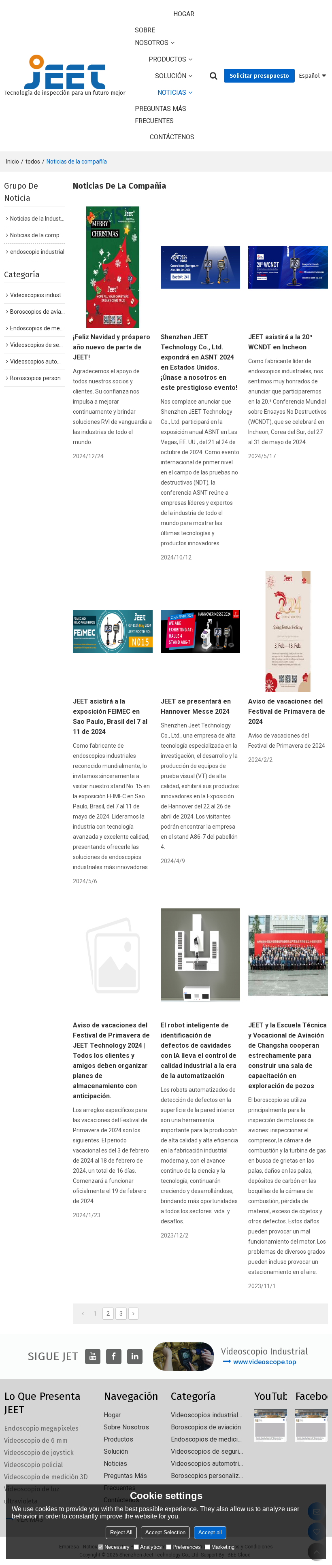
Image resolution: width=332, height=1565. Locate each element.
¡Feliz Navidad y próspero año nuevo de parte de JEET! (111, 347)
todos (33, 161)
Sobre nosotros (151, 36)
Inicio (12, 161)
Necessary (117, 1547)
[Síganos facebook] (113, 1356)
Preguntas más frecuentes (160, 115)
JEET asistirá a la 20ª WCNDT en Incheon (280, 342)
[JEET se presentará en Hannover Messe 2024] (200, 631)
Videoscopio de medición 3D (46, 1477)
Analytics (151, 1547)
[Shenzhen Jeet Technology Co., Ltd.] (65, 72)
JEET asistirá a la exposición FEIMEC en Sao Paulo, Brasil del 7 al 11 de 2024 (110, 716)
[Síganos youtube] (92, 1356)
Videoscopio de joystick (39, 1453)
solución (170, 76)
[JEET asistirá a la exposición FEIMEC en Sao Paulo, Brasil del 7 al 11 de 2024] (113, 631)
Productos (167, 59)
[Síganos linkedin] (135, 1356)
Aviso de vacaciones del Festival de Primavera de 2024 (286, 711)
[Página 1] (83, 1314)
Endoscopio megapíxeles (41, 1428)
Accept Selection (165, 1532)
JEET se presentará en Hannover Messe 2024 (196, 706)
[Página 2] (133, 1314)
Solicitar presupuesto (259, 75)
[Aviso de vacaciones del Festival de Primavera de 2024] (288, 631)
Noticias (171, 92)
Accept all (210, 1532)
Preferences (186, 1547)
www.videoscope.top (264, 1362)
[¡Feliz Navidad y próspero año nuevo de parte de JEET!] (113, 267)
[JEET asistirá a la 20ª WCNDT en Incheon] (288, 267)
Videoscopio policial (33, 1465)
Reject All (121, 1532)
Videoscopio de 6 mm (36, 1440)
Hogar (183, 14)
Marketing (222, 1547)
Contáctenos (172, 137)
